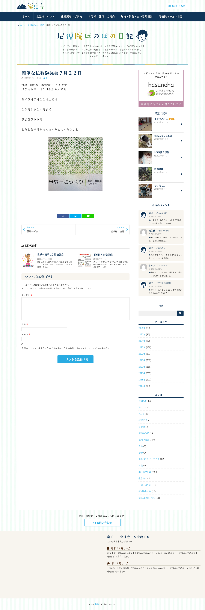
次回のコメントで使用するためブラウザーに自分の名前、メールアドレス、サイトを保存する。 (66, 348)
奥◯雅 (152, 230)
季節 (141, 452)
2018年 (142, 379)
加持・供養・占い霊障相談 (137, 16)
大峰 (141, 446)
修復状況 (143, 420)
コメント (27, 294)
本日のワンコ (145, 471)
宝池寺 (97, 604)
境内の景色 (144, 439)
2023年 (142, 347)
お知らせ (143, 400)
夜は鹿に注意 (117, 229)
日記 (141, 465)
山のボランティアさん (149, 458)
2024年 (142, 340)
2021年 (142, 360)
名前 (24, 324)
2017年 (142, 385)
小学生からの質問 (163, 283)
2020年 (142, 366)
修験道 (142, 426)
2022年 (142, 353)
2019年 (142, 372)
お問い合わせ (178, 6)
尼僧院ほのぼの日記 (170, 16)
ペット (142, 413)
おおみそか (160, 248)
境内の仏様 (144, 433)
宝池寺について (45, 16)
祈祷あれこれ (145, 491)
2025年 (142, 334)
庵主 (151, 213)
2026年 (142, 327)
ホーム (26, 16)
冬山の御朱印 (161, 213)
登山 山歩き (145, 484)
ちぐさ (152, 265)
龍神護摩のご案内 (71, 16)
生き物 (142, 478)
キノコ (142, 407)
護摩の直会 (32, 229)
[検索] (180, 313)
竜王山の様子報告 (147, 497)
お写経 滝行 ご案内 (101, 16)
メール (25, 334)
